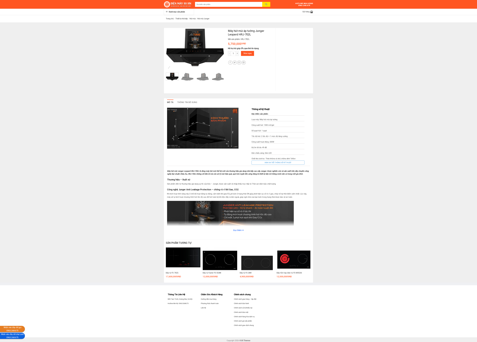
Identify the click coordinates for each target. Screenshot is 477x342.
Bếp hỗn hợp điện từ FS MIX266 (289, 273)
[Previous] (170, 47)
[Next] (220, 47)
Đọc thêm (237, 230)
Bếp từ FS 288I (246, 273)
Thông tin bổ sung (187, 102)
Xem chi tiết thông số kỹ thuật (278, 162)
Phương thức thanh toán (210, 303)
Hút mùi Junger (203, 19)
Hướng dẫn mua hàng (208, 299)
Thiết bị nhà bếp (181, 19)
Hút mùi (193, 19)
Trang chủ (170, 19)
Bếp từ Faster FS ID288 (212, 273)
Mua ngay (247, 53)
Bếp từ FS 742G (172, 273)
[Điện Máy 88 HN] (177, 4)
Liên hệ (203, 308)
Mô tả (170, 102)
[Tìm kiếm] (266, 4)
